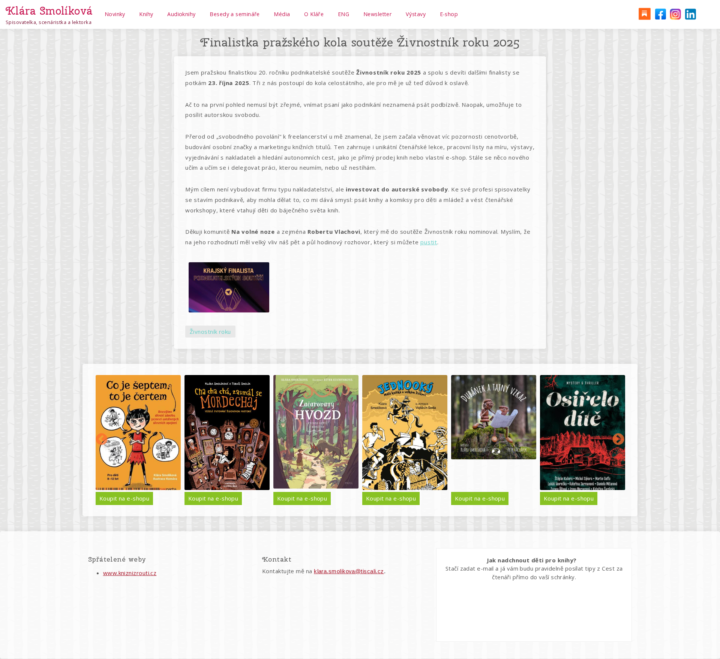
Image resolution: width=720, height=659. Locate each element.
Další (618, 440)
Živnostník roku (210, 331)
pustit (428, 242)
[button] (229, 287)
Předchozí (102, 440)
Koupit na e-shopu (124, 498)
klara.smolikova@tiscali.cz (349, 571)
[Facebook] (659, 13)
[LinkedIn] (690, 13)
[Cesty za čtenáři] (644, 13)
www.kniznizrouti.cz (130, 573)
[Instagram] (675, 13)
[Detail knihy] (138, 432)
